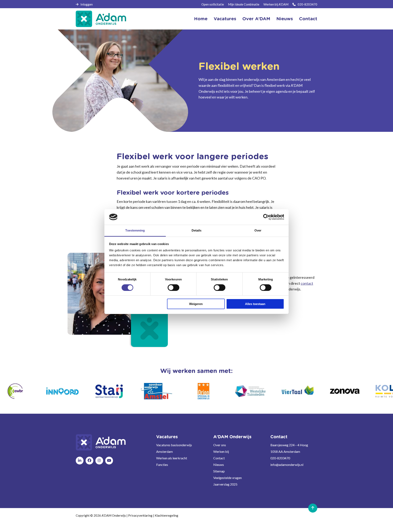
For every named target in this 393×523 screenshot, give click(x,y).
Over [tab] (257, 230)
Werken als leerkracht (171, 458)
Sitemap (219, 471)
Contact (308, 19)
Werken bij (221, 451)
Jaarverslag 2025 (225, 484)
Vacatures (225, 19)
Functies (162, 465)
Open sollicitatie (212, 4)
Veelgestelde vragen (227, 478)
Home (201, 19)
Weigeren (196, 304)
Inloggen (86, 4)
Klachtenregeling (166, 515)
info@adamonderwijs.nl (286, 465)
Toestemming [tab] (135, 230)
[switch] (173, 287)
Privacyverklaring (140, 515)
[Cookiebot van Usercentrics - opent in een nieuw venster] (266, 217)
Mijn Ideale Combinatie (243, 4)
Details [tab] (197, 230)
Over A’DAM (256, 19)
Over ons (219, 445)
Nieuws (284, 19)
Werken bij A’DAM (275, 4)
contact (307, 283)
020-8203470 (307, 4)
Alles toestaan (255, 304)
